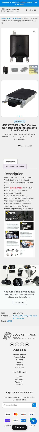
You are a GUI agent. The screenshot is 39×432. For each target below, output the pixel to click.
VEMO (9, 321)
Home (3, 18)
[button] (34, 32)
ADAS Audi (17, 18)
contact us (25, 198)
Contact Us (19, 302)
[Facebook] (12, 344)
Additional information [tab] (15, 166)
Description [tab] (10, 162)
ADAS (9, 18)
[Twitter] (27, 344)
